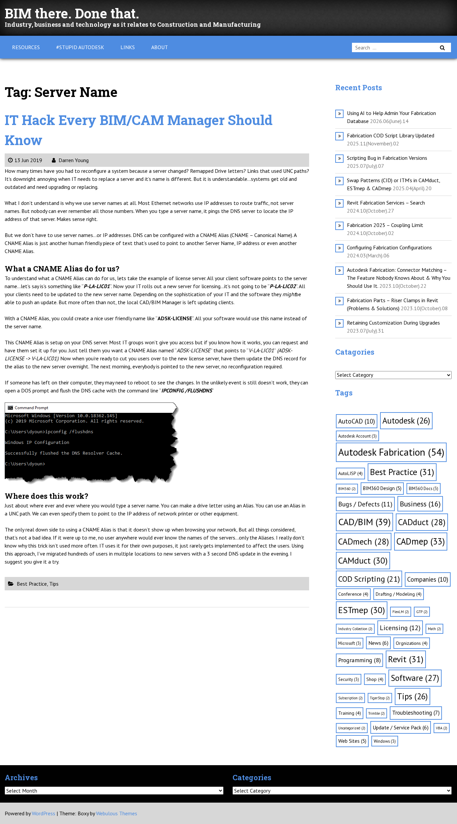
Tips (54, 583)
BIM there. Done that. (72, 13)
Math (434, 628)
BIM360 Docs (423, 488)
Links (127, 47)
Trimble (376, 713)
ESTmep (361, 609)
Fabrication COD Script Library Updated (390, 135)
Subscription (350, 698)
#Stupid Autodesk (80, 47)
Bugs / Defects (365, 504)
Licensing (400, 627)
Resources (26, 47)
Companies (427, 579)
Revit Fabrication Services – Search (386, 202)
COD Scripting (369, 579)
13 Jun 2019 (28, 160)
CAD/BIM (364, 522)
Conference (353, 594)
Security (348, 679)
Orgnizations (412, 643)
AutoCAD (356, 421)
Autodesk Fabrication (391, 452)
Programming (359, 660)
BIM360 (347, 488)
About (159, 47)
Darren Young (73, 160)
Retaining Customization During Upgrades (393, 322)
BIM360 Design (382, 488)
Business (420, 503)
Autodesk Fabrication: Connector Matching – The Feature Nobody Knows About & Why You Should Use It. (398, 277)
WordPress (43, 813)
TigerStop (380, 698)
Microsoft (349, 643)
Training (349, 713)
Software (415, 678)
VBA (441, 728)
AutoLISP (350, 473)
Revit (406, 659)
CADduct (422, 521)
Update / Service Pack (401, 727)
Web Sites (352, 741)
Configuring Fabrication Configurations (389, 247)
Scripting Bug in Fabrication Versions (387, 157)
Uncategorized (351, 728)
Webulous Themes (116, 813)
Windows (385, 741)
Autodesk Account (357, 436)
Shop (374, 679)
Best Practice (32, 583)
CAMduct (363, 560)
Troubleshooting (416, 712)
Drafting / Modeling (399, 594)
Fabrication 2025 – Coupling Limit (385, 225)
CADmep (420, 541)
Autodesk (406, 420)
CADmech (363, 541)
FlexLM (400, 611)
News (378, 642)
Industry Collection (355, 628)
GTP (422, 611)
